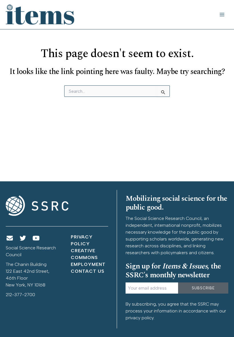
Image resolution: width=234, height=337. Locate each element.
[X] (23, 238)
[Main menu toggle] (222, 14)
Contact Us (87, 271)
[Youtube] (36, 238)
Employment (88, 264)
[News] (10, 238)
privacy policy (140, 317)
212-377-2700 (20, 294)
